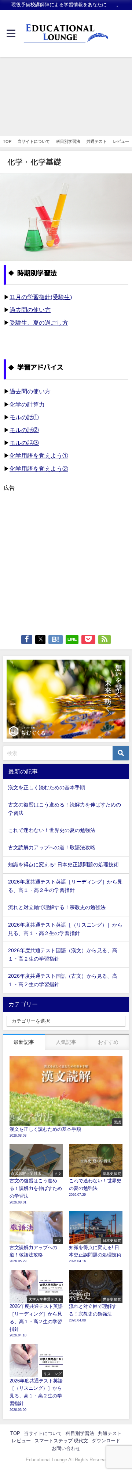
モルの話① (24, 417)
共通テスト (97, 141)
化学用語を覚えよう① (39, 455)
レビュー (121, 141)
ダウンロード (106, 1440)
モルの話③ (24, 443)
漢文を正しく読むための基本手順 (46, 787)
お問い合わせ (66, 1448)
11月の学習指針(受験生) (41, 297)
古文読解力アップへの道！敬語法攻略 (51, 847)
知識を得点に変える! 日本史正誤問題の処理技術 (63, 864)
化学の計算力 (27, 404)
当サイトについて (34, 141)
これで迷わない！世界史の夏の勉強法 (51, 830)
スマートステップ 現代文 (61, 1440)
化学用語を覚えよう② (39, 469)
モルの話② (24, 430)
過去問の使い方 (30, 310)
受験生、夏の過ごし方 (39, 322)
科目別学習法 (68, 141)
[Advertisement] (66, 97)
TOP (7, 141)
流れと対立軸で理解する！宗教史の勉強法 (57, 907)
